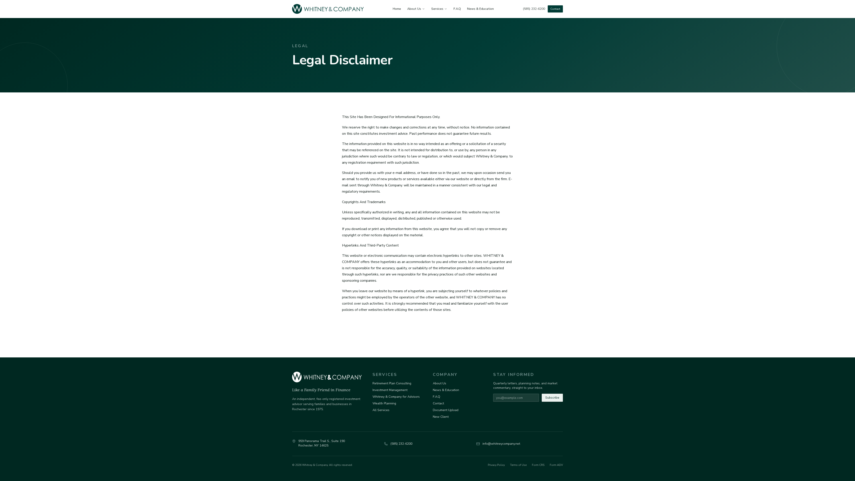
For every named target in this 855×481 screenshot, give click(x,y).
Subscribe (552, 397)
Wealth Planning (384, 403)
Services (437, 9)
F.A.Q (457, 9)
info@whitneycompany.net (501, 444)
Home (397, 9)
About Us (414, 9)
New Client (441, 417)
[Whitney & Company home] (328, 9)
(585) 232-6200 (534, 9)
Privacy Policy (496, 465)
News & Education (480, 9)
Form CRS (538, 465)
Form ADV (556, 465)
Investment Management (390, 390)
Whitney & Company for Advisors (396, 397)
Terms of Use (518, 465)
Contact (555, 9)
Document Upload (445, 410)
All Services (381, 410)
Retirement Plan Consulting (392, 383)
